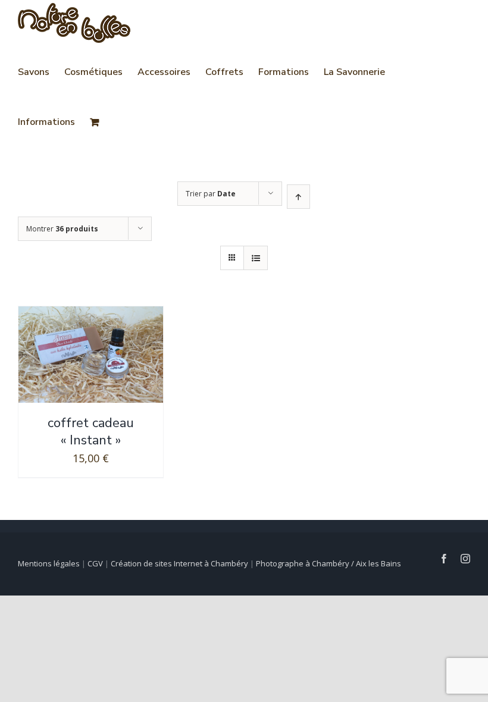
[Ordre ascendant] (298, 196)
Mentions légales (49, 563)
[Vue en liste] (255, 257)
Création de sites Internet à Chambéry (179, 563)
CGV (95, 563)
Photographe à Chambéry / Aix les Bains (328, 563)
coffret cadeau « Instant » (91, 431)
